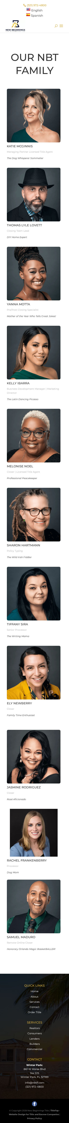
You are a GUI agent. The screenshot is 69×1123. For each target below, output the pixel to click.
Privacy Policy (34, 1118)
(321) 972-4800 (36, 5)
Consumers (34, 1033)
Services (34, 1001)
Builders (34, 1044)
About (34, 996)
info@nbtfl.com (34, 1082)
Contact (35, 1007)
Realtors (34, 1028)
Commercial (34, 1049)
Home (34, 991)
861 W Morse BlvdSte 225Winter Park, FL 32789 (34, 1073)
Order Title (34, 1012)
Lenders (34, 1038)
